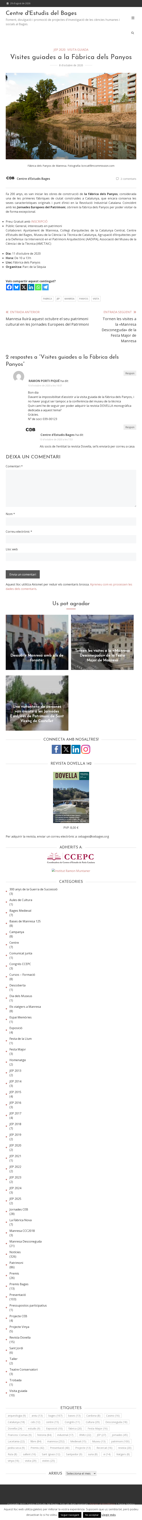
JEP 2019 (15, 1135)
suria (93, 1454)
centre (52, 1422)
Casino (113, 1415)
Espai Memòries (20, 1017)
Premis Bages (18, 1284)
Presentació (17, 1295)
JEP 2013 (15, 1071)
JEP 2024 (15, 1188)
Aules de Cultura (20, 900)
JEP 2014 (15, 1081)
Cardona (93, 1415)
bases (74, 1415)
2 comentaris (128, 179)
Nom (10, 514)
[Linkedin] (31, 287)
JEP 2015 (15, 1092)
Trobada (15, 1380)
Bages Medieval (20, 911)
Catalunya (16, 1422)
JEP (58, 298)
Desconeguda (116, 1422)
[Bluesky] (16, 287)
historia (44, 1435)
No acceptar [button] (92, 1515)
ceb (35, 1422)
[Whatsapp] (38, 287)
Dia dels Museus (20, 996)
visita (96, 298)
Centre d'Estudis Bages (33, 179)
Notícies (15, 1252)
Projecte (83, 1448)
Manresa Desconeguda (25, 1241)
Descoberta (17, 985)
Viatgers (123, 1454)
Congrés (72, 1422)
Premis (14, 1273)
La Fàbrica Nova (20, 1220)
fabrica (47, 298)
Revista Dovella (20, 1337)
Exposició (15, 1028)
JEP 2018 (15, 1124)
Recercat (104, 1448)
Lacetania (16, 1441)
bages (55, 1415)
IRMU (85, 1435)
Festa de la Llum (20, 1039)
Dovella (15, 1428)
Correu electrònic (19, 532)
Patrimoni (16, 1263)
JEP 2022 (15, 1167)
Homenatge (17, 1060)
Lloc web (12, 549)
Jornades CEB (18, 1209)
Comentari (14, 466)
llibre (36, 1441)
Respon (129, 373)
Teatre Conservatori (23, 1369)
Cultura (93, 1422)
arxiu (37, 1415)
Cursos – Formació (22, 975)
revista (124, 1448)
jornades (120, 1435)
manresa (70, 298)
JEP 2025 (15, 1199)
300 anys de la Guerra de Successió (33, 889)
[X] (24, 287)
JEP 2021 (15, 1156)
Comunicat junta (20, 953)
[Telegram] (45, 287)
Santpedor (74, 1454)
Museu (99, 1441)
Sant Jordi (16, 1348)
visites (48, 1460)
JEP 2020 (59, 50)
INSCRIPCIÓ (39, 222)
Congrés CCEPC (20, 964)
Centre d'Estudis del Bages (41, 13)
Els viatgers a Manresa (25, 1007)
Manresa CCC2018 (22, 1231)
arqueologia (17, 1415)
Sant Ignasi (51, 1454)
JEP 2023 (15, 1177)
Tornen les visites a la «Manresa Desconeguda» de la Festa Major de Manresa (102, 655)
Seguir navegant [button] (70, 1515)
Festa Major (17, 1049)
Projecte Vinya (19, 1327)
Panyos (83, 298)
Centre (14, 943)
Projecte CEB (18, 1316)
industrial (65, 1435)
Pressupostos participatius (28, 1305)
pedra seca (16, 1448)
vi (107, 1454)
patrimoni (120, 1441)
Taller (13, 1359)
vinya (13, 1460)
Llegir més (109, 1515)
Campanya (16, 932)
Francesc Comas (20, 1435)
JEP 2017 (15, 1113)
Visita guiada (77, 50)
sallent (29, 1454)
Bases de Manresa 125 (25, 921)
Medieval (78, 1441)
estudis (34, 1428)
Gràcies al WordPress (102, 1504)
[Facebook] (9, 287)
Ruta (12, 1454)
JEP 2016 (15, 1103)
